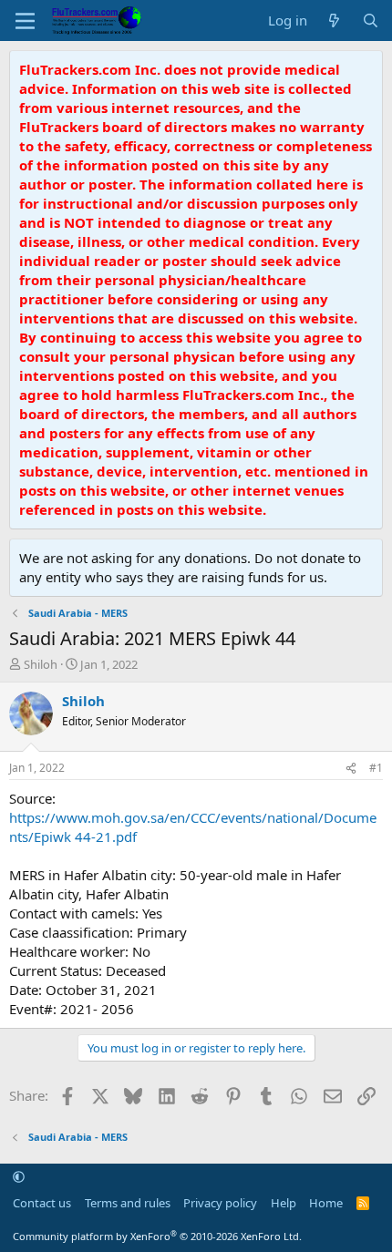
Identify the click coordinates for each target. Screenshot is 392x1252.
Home (326, 1203)
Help (283, 1203)
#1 (376, 767)
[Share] (351, 768)
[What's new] (334, 20)
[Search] (370, 20)
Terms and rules (127, 1203)
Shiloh (40, 664)
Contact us (42, 1203)
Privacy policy (220, 1203)
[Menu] (25, 21)
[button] (18, 1177)
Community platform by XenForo (157, 1236)
